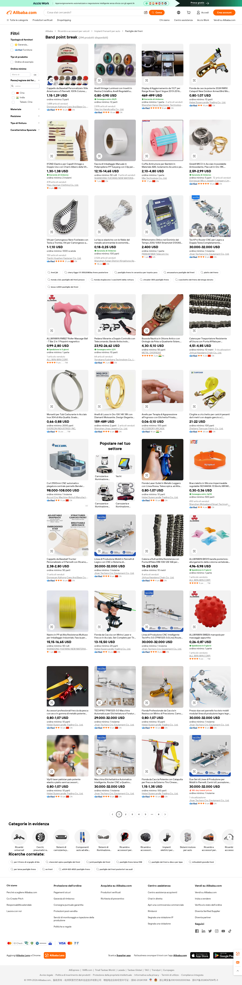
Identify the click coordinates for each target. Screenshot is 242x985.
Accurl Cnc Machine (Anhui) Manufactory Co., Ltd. (67, 497)
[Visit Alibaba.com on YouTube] (223, 931)
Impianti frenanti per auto (107, 31)
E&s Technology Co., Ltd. (154, 178)
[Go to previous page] (112, 814)
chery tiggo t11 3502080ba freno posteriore (88, 272)
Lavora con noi (14, 911)
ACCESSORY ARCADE (153, 428)
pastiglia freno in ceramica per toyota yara (137, 272)
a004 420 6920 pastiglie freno (76, 869)
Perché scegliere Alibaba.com (22, 892)
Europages (168, 970)
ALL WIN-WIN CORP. (57, 359)
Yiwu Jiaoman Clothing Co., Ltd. (63, 185)
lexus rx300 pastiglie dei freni (64, 287)
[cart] (189, 13)
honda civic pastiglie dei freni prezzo (68, 280)
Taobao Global (134, 970)
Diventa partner (203, 917)
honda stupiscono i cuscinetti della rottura (114, 280)
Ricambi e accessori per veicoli (73, 31)
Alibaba (49, 31)
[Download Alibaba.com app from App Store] (200, 955)
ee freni (49, 869)
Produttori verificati (111, 892)
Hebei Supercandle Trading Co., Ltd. (207, 102)
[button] (146, 12)
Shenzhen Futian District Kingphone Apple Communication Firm (115, 260)
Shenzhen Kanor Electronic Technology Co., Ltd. (162, 105)
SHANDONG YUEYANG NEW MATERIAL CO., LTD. (115, 178)
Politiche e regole (62, 926)
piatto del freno (211, 272)
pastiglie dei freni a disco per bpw (167, 862)
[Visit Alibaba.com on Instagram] (217, 931)
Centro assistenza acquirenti (162, 892)
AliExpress (74, 970)
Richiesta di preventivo (112, 898)
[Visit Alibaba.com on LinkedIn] (203, 931)
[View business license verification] (150, 980)
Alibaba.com (180, 955)
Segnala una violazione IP (160, 917)
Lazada (121, 970)
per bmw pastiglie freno (25, 869)
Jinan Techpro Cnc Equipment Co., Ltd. (209, 254)
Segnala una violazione (159, 923)
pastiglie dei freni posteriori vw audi (116, 869)
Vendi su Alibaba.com (206, 892)
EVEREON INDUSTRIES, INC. (61, 428)
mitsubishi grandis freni (203, 862)
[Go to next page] (165, 814)
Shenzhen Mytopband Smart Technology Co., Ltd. (210, 504)
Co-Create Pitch (15, 898)
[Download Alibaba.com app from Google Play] (224, 955)
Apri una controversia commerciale (166, 905)
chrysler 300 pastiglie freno (156, 280)
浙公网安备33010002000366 (174, 980)
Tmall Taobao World (105, 970)
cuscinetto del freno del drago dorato (195, 280)
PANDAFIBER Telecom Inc (155, 254)
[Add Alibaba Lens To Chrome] (55, 955)
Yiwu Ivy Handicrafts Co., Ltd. (109, 109)
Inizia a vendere (203, 898)
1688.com (87, 970)
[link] (237, 953)
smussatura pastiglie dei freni (180, 272)
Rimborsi (152, 911)
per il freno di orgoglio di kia (27, 862)
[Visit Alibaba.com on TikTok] (230, 931)
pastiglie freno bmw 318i (131, 862)
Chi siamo (12, 885)
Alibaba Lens (23, 955)
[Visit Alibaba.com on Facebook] (197, 931)
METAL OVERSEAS (151, 352)
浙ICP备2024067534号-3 (205, 980)
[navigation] (25, 423)
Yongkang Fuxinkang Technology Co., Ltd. (115, 359)
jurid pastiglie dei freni (100, 862)
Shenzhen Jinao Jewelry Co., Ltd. (111, 428)
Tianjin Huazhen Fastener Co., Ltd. (64, 258)
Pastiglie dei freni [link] (134, 31)
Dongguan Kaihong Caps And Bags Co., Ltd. (67, 106)
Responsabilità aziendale (19, 905)
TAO (147, 970)
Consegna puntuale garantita (68, 905)
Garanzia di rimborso (64, 898)
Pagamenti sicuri (62, 892)
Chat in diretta (155, 898)
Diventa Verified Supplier (207, 911)
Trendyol (156, 970)
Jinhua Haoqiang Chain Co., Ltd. (205, 352)
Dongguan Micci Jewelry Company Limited (210, 180)
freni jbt (54, 272)
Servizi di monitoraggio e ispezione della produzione (74, 919)
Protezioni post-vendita (65, 911)
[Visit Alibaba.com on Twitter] (210, 931)
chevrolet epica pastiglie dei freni (64, 862)
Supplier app (124, 955)
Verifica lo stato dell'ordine (208, 905)
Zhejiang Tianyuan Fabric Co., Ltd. (206, 428)
